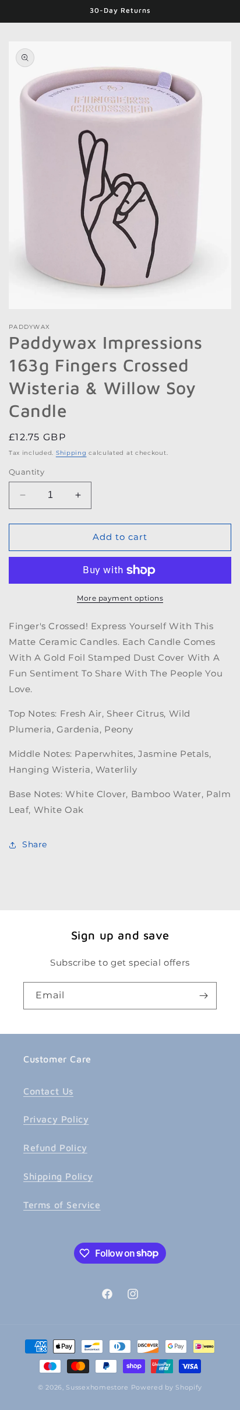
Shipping (71, 453)
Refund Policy (55, 1147)
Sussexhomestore (97, 1387)
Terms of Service (62, 1204)
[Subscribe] (203, 995)
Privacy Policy (56, 1119)
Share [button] (34, 844)
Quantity (26, 471)
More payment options (120, 598)
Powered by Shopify (167, 1387)
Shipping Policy (58, 1176)
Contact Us (48, 1091)
